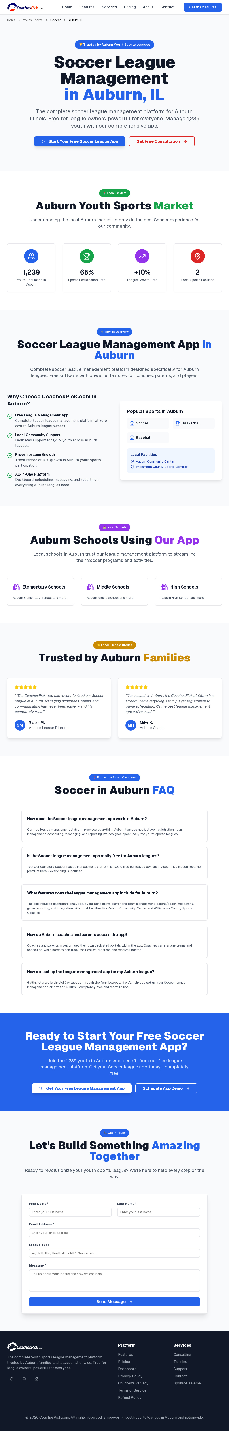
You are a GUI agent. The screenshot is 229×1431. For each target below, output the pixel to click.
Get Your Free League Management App (85, 1088)
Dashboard (127, 1369)
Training (180, 1362)
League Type (39, 1245)
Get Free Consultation (158, 141)
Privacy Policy (130, 1376)
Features (87, 7)
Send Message (111, 1301)
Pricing (130, 7)
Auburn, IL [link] (75, 20)
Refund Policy (129, 1397)
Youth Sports (33, 20)
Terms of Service (132, 1390)
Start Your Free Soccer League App (83, 141)
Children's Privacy (133, 1383)
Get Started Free (202, 7)
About (148, 7)
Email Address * (41, 1224)
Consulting (182, 1354)
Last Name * (127, 1203)
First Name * (39, 1203)
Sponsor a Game (187, 1383)
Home (67, 7)
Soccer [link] (55, 20)
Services (109, 7)
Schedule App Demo (163, 1088)
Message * (37, 1265)
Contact (167, 7)
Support (180, 1369)
